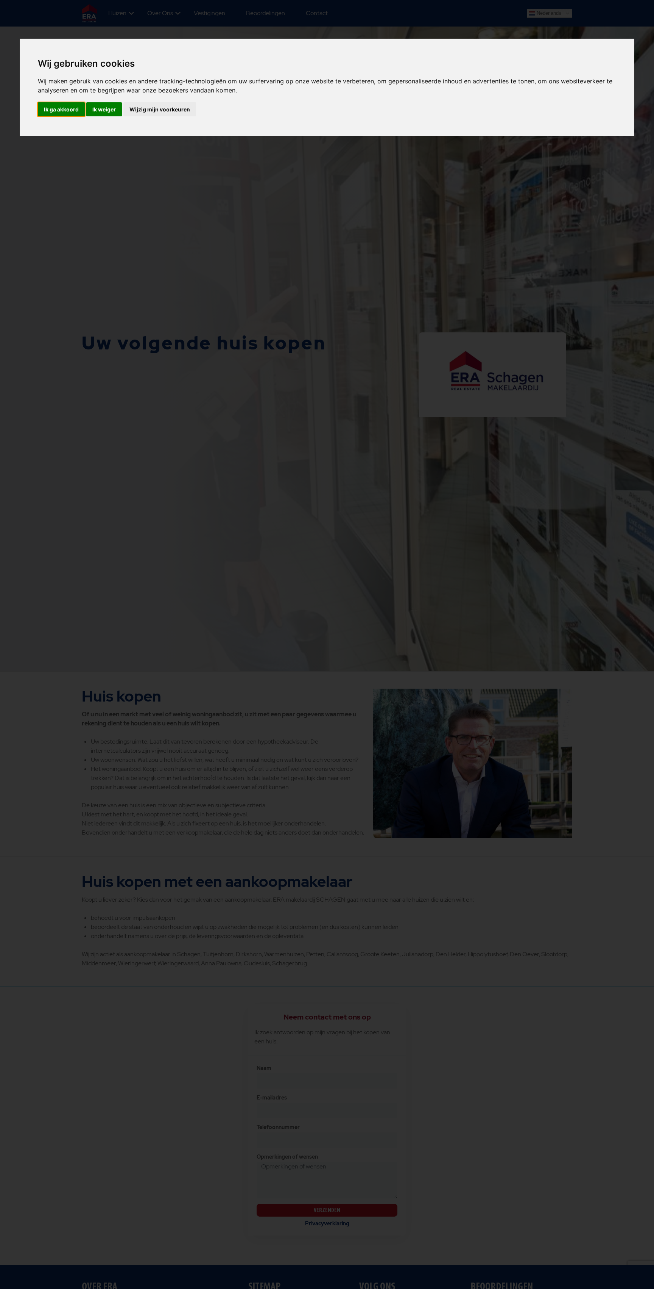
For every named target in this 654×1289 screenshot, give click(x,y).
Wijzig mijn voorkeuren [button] (159, 109)
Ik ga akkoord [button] (61, 109)
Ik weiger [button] (104, 109)
